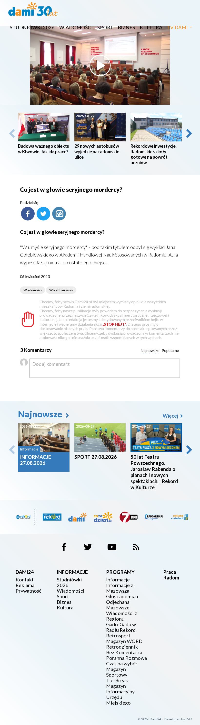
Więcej (171, 416)
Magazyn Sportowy (116, 672)
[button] (188, 133)
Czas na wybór (122, 663)
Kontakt (25, 579)
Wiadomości (76, 27)
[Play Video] (100, 65)
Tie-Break (117, 680)
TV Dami (177, 27)
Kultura (151, 27)
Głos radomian (122, 596)
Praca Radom (171, 574)
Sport (105, 27)
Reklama (25, 585)
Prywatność (28, 591)
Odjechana (118, 602)
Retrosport (118, 635)
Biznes (126, 27)
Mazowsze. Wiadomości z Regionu (121, 613)
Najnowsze (41, 414)
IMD (189, 719)
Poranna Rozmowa (126, 658)
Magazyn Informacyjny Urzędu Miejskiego (120, 694)
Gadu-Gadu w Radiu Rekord (121, 627)
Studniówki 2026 (32, 27)
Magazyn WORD (124, 641)
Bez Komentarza (124, 652)
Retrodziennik (122, 647)
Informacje (118, 579)
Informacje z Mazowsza (119, 588)
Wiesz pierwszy (61, 290)
